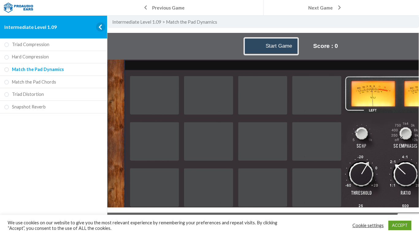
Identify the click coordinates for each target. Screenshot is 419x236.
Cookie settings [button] (368, 225)
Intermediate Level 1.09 (30, 27)
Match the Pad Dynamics (191, 22)
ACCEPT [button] (400, 225)
